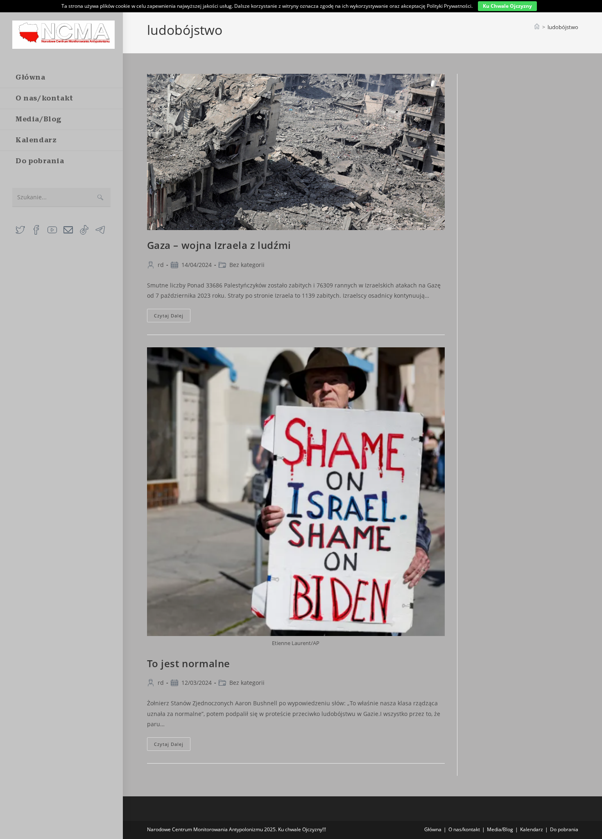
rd (161, 265)
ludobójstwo (563, 27)
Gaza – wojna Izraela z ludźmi (219, 245)
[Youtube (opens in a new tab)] (52, 229)
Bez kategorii (247, 265)
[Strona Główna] (537, 27)
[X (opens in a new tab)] (20, 229)
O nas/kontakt (464, 829)
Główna (432, 829)
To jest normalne (189, 663)
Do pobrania (564, 829)
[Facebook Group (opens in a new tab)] (36, 229)
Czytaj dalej (172, 317)
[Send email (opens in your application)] (68, 229)
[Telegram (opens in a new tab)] (100, 229)
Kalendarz (531, 829)
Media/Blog (500, 829)
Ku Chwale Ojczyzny (507, 5)
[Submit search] (100, 197)
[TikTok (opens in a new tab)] (84, 229)
